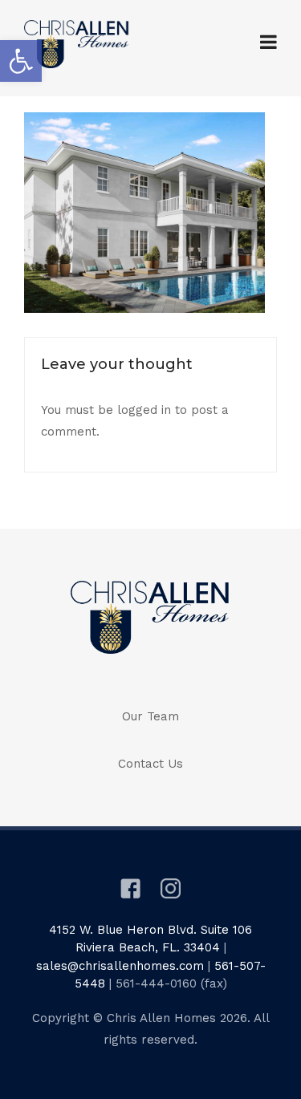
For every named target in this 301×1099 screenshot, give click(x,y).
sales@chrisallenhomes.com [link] (120, 966)
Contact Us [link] (150, 763)
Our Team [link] (150, 716)
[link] (21, 61)
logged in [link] (144, 410)
